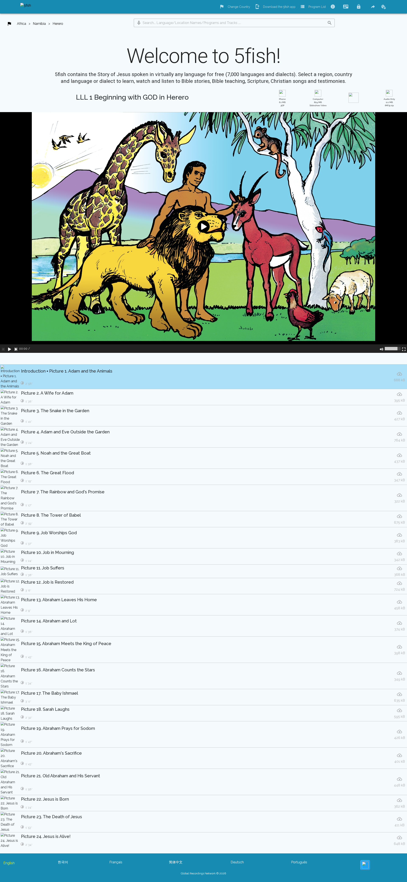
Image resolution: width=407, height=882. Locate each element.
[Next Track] (16, 348)
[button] (138, 22)
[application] (203, 232)
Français (115, 862)
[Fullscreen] (404, 348)
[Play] (9, 348)
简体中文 (176, 862)
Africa (21, 24)
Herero (58, 24)
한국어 (63, 862)
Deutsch (237, 862)
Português (299, 862)
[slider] (393, 348)
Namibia (39, 24)
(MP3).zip (389, 102)
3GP (282, 102)
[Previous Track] (3, 348)
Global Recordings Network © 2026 (203, 873)
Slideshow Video (318, 102)
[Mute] (381, 348)
